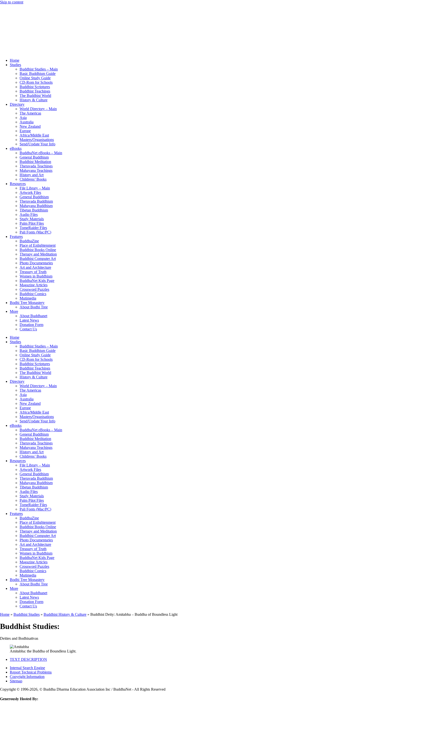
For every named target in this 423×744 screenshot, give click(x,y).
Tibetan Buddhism (34, 210)
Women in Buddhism (36, 276)
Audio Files (29, 214)
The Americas (30, 113)
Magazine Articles (33, 285)
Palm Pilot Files (32, 223)
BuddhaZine (29, 241)
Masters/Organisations (37, 140)
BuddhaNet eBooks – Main (41, 153)
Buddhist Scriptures (35, 87)
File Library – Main (35, 188)
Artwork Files (30, 192)
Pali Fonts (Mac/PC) (35, 232)
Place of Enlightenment (38, 245)
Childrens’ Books (33, 179)
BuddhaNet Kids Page (37, 281)
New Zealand (30, 126)
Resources (18, 184)
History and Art (32, 175)
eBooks (16, 148)
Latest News (29, 320)
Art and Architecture (35, 267)
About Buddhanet (33, 316)
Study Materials (32, 219)
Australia (27, 122)
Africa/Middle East (34, 135)
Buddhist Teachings (35, 91)
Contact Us (28, 329)
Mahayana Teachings (36, 170)
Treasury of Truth (33, 272)
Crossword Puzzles (34, 289)
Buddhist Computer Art (38, 258)
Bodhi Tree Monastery (27, 303)
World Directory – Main (38, 109)
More (14, 311)
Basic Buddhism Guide (38, 73)
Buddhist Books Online (38, 250)
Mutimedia (28, 298)
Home (14, 60)
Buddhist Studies (26, 614)
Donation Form (31, 325)
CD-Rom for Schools (36, 82)
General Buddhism (34, 157)
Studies (15, 65)
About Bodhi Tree (34, 307)
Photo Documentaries (36, 263)
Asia (23, 118)
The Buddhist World (35, 95)
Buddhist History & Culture (65, 614)
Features (16, 236)
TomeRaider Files (33, 228)
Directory (17, 104)
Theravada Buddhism (36, 201)
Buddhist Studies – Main (39, 69)
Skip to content (11, 2)
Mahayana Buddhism (36, 206)
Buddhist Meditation (35, 162)
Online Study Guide (35, 78)
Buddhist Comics (33, 294)
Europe (25, 131)
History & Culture (33, 100)
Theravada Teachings (36, 166)
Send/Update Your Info (37, 144)
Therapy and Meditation (38, 254)
